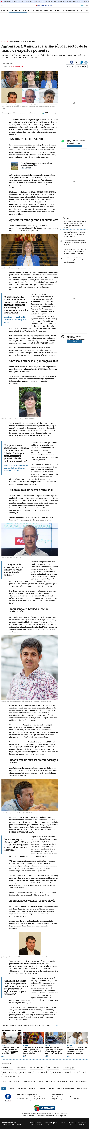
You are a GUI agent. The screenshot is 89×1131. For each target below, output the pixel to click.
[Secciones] (2, 5)
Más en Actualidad (11, 1030)
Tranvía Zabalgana (36, 1068)
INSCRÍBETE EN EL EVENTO (26, 139)
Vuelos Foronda (53, 1068)
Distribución (55, 1097)
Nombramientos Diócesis (60, 1072)
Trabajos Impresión (75, 1097)
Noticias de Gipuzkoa (39, 1098)
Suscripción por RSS (75, 1098)
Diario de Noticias (38, 1097)
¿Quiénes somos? (82, 1088)
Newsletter (32, 1088)
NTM (2, 1055)
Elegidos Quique (68, 1068)
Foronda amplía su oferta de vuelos (22, 41)
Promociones (22, 1088)
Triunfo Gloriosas (9, 1072)
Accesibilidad (63, 1122)
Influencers (21, 1068)
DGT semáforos (79, 1072)
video (48, 1025)
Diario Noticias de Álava (22, 1098)
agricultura (12, 1025)
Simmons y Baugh (26, 1072)
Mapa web (55, 1098)
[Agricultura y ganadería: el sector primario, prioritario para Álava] (14, 166)
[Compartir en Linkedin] (81, 62)
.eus (3, 1088)
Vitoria (20, 1025)
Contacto (12, 1088)
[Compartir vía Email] (86, 62)
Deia (18, 1097)
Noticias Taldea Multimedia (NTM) (25, 1100)
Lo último (65, 218)
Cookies (56, 1122)
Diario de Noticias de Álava (32, 1025)
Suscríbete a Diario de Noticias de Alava (61, 1088)
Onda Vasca (37, 1100)
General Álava (8, 1068)
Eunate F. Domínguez (7, 63)
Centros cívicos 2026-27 (11, 1076)
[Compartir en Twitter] (76, 62)
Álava (43, 1025)
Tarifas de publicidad (57, 1100)
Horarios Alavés (42, 1072)
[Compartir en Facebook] (71, 62)
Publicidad (42, 1088)
